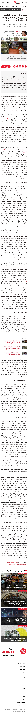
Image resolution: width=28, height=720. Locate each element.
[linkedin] (6, 652)
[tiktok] (4, 652)
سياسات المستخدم (21, 661)
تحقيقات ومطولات (21, 702)
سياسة (18, 7)
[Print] (14, 66)
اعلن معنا (23, 672)
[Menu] (3, 2)
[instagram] (9, 652)
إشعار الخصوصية (21, 663)
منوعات (23, 694)
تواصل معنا (22, 669)
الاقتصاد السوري (10, 562)
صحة (24, 699)
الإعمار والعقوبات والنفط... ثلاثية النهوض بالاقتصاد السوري (11, 347)
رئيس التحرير (22, 666)
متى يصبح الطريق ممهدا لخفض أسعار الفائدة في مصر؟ (15, 639)
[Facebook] (13, 652)
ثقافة (24, 688)
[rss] (3, 652)
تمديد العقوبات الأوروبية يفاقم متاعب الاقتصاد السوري (12, 353)
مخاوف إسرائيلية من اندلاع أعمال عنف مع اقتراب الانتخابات (14, 9)
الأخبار (24, 7)
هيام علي (17, 31)
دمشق (25, 281)
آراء (13, 7)
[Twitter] (11, 652)
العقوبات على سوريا (21, 564)
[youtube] (8, 652)
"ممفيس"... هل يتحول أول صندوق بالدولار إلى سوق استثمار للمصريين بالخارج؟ (14, 603)
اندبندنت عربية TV (21, 705)
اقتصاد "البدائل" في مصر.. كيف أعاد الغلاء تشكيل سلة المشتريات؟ (14, 586)
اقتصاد (7, 7)
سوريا (8, 119)
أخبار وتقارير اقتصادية (9, 570)
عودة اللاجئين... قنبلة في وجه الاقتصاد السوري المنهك (12, 341)
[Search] (8, 2)
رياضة (24, 696)
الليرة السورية (12, 564)
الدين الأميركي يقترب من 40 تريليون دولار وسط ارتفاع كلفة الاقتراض (16, 621)
